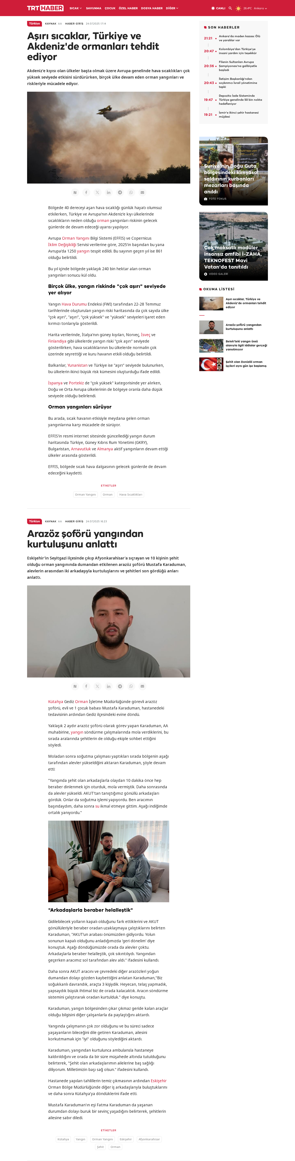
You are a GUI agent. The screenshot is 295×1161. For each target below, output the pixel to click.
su (97, 806)
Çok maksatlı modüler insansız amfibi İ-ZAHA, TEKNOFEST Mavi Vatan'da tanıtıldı (233, 257)
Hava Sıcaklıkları (130, 494)
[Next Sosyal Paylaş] (75, 192)
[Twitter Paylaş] (98, 192)
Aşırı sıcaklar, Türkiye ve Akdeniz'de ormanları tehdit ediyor (246, 303)
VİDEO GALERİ (218, 274)
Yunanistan (77, 365)
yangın (83, 251)
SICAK (74, 8)
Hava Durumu (74, 304)
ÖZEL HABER (128, 8)
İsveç (145, 334)
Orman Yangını (75, 238)
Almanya (105, 449)
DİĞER (170, 8)
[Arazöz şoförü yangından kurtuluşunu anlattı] (211, 327)
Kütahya (55, 701)
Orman (108, 494)
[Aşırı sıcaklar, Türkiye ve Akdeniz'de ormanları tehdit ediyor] (211, 303)
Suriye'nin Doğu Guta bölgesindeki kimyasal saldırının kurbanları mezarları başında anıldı (231, 179)
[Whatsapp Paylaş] (131, 192)
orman (103, 220)
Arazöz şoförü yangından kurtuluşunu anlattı (243, 327)
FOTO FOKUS (217, 199)
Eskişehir (159, 1080)
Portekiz (76, 383)
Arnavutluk (81, 449)
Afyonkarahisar (149, 1139)
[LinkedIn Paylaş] (109, 192)
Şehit (100, 1147)
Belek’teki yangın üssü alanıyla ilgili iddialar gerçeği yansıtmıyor (246, 345)
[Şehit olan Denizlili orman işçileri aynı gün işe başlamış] (211, 364)
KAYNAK (50, 24)
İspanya (55, 383)
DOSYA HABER (152, 8)
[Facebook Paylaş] (86, 192)
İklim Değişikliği (62, 244)
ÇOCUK (110, 8)
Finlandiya (57, 341)
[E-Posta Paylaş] (142, 192)
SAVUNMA (93, 8)
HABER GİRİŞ (74, 24)
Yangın (80, 1139)
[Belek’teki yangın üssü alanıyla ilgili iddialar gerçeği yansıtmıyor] (211, 346)
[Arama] (231, 8)
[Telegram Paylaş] (120, 192)
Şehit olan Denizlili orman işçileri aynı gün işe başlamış (246, 364)
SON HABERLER (224, 27)
